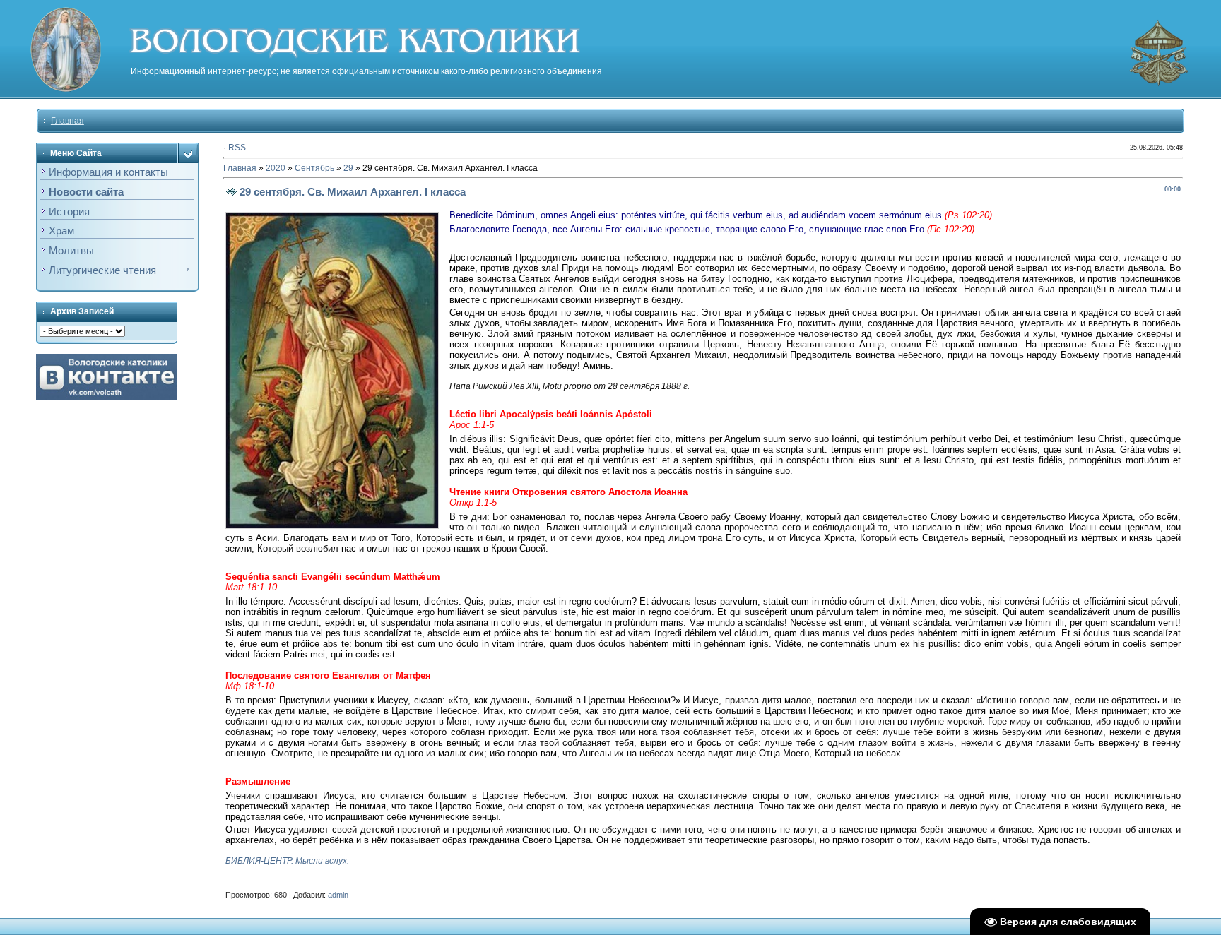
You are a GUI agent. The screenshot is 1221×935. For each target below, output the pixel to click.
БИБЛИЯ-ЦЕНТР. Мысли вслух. (287, 861)
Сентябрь (314, 168)
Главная (67, 121)
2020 (275, 168)
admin (338, 895)
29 (348, 168)
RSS (237, 148)
